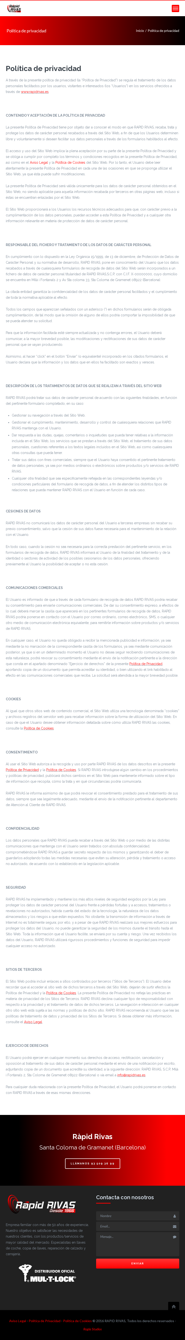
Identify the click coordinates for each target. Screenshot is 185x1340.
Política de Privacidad (145, 664)
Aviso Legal (39, 162)
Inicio (140, 30)
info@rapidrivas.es (131, 1075)
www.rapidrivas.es (35, 92)
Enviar (137, 1263)
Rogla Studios (92, 1329)
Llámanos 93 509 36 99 (93, 1163)
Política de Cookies (70, 162)
